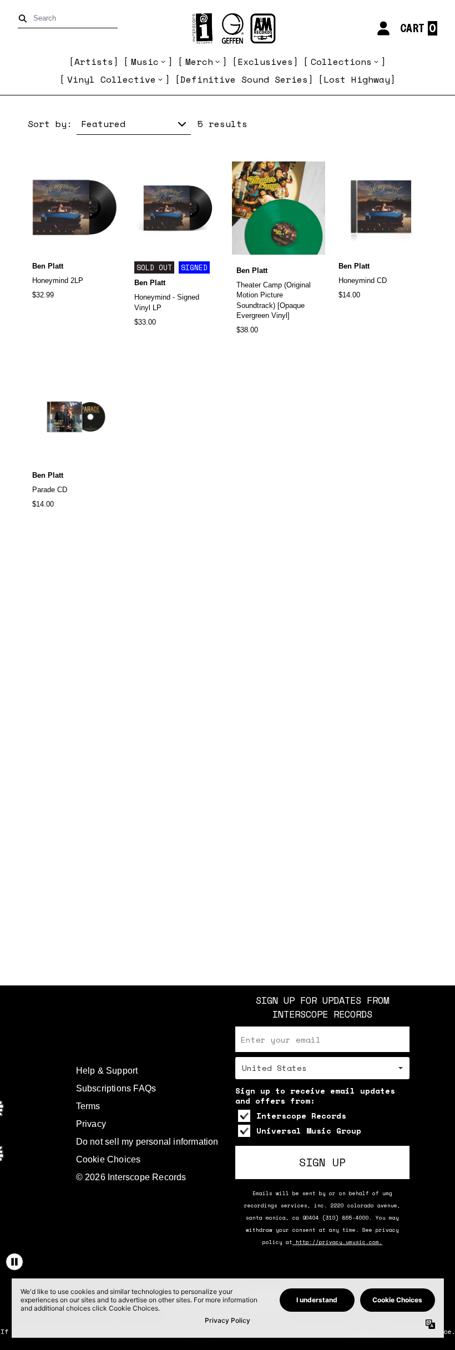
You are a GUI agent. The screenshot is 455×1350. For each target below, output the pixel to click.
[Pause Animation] (14, 1262)
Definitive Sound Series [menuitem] (244, 79)
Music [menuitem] (145, 61)
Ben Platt (47, 266)
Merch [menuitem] (199, 61)
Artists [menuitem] (93, 61)
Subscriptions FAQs (116, 1088)
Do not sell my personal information (147, 1141)
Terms (88, 1106)
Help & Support (107, 1070)
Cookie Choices (108, 1159)
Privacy (91, 1124)
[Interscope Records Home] (227, 28)
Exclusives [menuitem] (265, 61)
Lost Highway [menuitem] (356, 79)
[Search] (25, 18)
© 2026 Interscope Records (131, 1177)
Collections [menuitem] (341, 61)
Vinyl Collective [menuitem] (111, 79)
